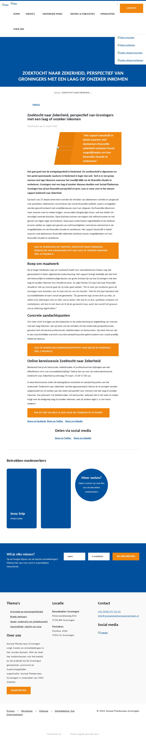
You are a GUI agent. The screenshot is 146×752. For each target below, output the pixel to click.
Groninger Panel (53, 14)
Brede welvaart (18, 617)
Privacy (11, 711)
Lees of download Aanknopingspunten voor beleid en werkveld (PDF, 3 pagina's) (72, 350)
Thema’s (30, 14)
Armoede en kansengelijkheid (26, 612)
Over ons (18, 29)
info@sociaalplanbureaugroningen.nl (118, 616)
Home (16, 14)
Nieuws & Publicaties (82, 14)
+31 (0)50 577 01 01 (109, 612)
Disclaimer (27, 711)
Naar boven (18, 690)
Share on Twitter (55, 421)
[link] (130, 38)
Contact (131, 8)
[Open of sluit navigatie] (117, 4)
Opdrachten (107, 14)
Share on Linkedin (74, 421)
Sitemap (43, 711)
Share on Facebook (36, 421)
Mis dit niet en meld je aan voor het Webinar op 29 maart (68, 413)
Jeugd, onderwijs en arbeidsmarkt (29, 621)
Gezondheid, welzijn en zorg (25, 626)
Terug (36, 105)
